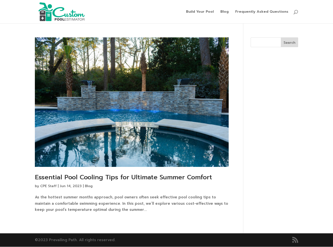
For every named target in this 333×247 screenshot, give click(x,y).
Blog (224, 12)
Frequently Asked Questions (261, 12)
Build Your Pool (200, 12)
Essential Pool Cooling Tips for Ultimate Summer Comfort (123, 177)
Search (289, 42)
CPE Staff (48, 186)
